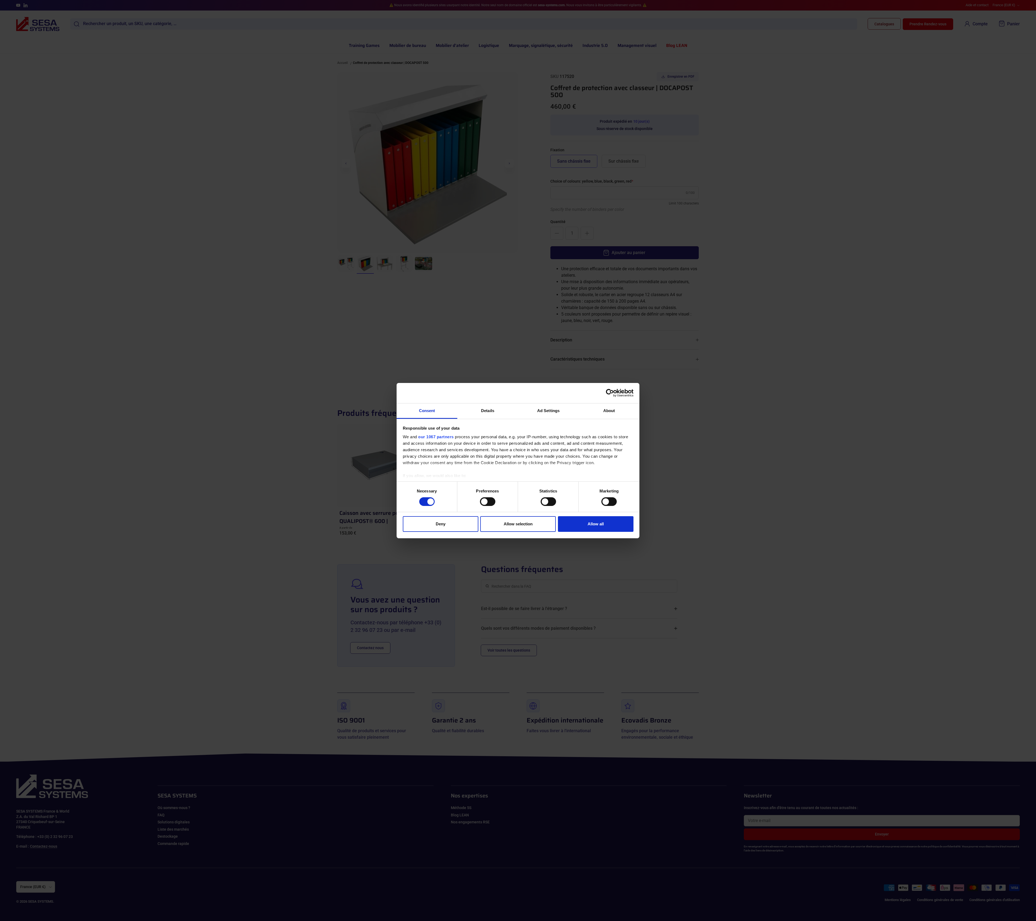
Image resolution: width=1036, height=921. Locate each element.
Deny (440, 524)
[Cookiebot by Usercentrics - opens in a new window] (609, 393)
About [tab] (609, 410)
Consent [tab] (427, 410)
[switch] (487, 501)
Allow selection (518, 524)
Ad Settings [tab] (548, 410)
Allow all (596, 524)
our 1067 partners (436, 436)
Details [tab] (487, 410)
